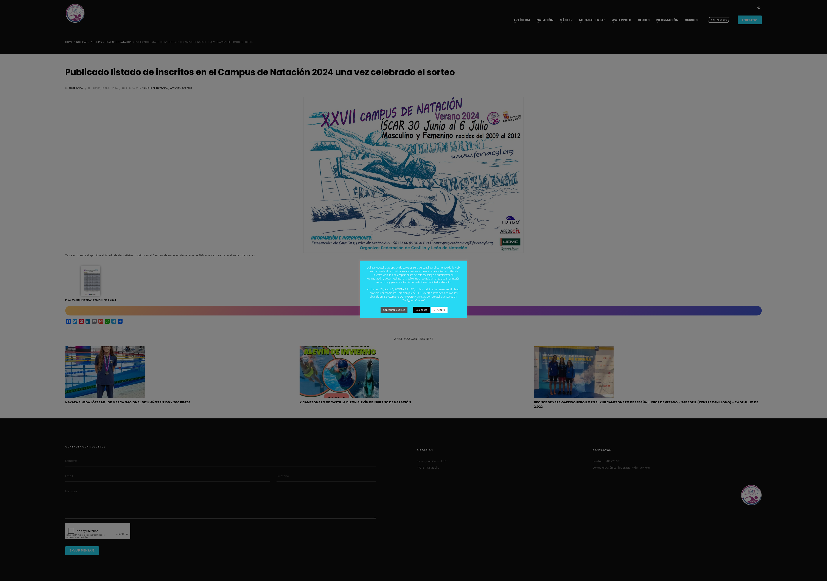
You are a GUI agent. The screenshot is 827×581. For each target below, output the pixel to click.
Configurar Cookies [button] (394, 309)
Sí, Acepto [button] (439, 309)
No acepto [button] (421, 309)
